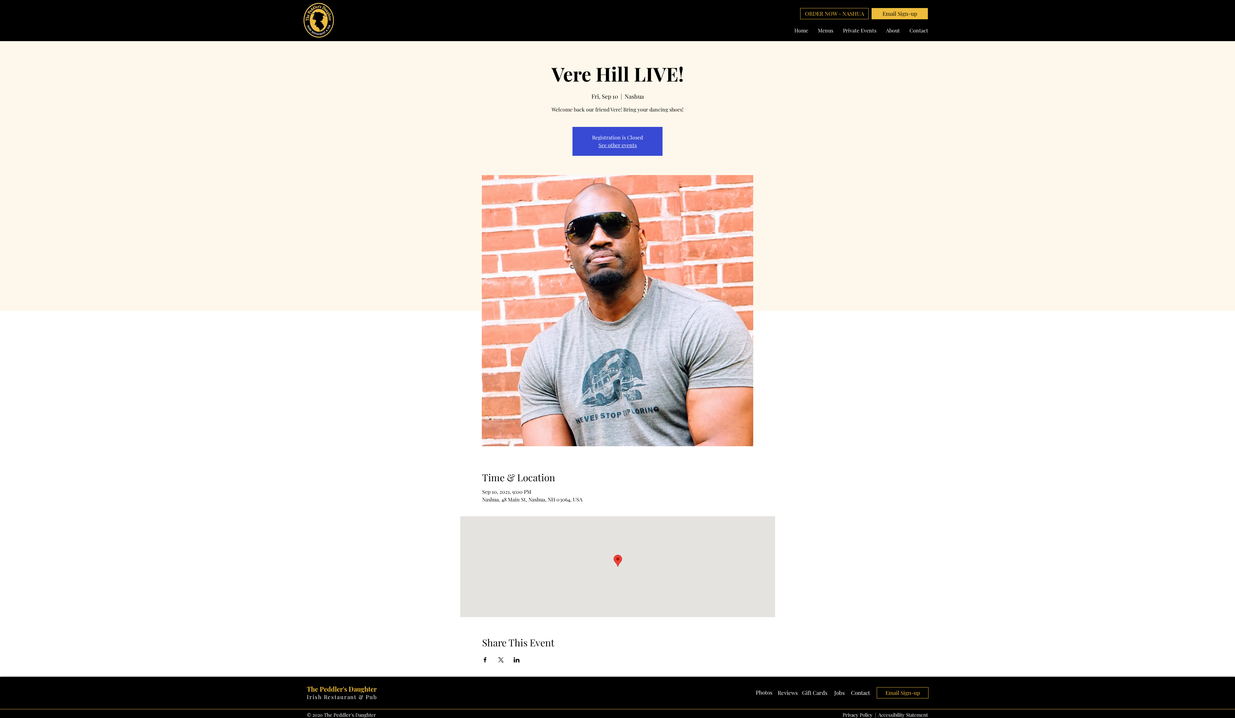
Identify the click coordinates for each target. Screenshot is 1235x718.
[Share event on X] (501, 659)
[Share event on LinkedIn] (517, 659)
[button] (900, 13)
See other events (618, 145)
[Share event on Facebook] (485, 659)
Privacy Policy (858, 715)
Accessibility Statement (903, 715)
